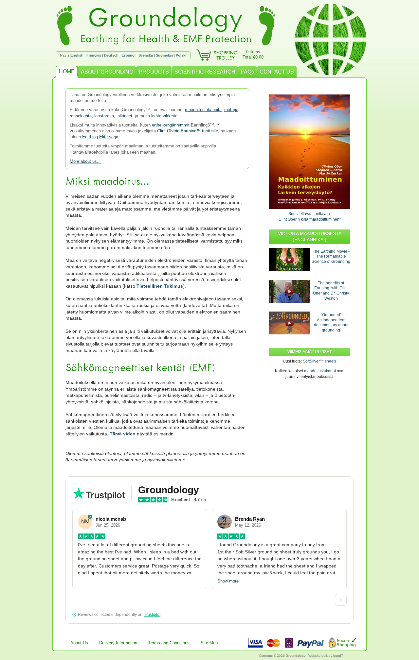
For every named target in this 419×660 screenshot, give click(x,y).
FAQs (247, 72)
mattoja (231, 109)
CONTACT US (277, 72)
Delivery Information (118, 642)
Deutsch (111, 55)
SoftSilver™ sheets (320, 361)
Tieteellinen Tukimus (160, 286)
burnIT (338, 655)
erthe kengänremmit (171, 125)
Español (128, 55)
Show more (228, 581)
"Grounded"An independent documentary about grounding (331, 322)
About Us (79, 642)
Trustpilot (152, 614)
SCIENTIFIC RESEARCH (204, 72)
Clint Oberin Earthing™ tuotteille (187, 130)
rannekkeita (81, 115)
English (76, 55)
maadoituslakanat (320, 371)
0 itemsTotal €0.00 (253, 54)
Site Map (209, 642)
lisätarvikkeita (164, 115)
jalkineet (124, 115)
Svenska (145, 55)
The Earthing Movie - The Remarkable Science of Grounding (331, 256)
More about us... (85, 161)
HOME (67, 71)
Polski (181, 55)
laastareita (104, 115)
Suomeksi (164, 55)
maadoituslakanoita (203, 109)
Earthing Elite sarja (100, 136)
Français (93, 55)
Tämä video (123, 433)
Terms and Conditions (169, 642)
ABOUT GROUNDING (107, 72)
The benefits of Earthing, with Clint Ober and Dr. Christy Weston (331, 291)
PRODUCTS (154, 72)
